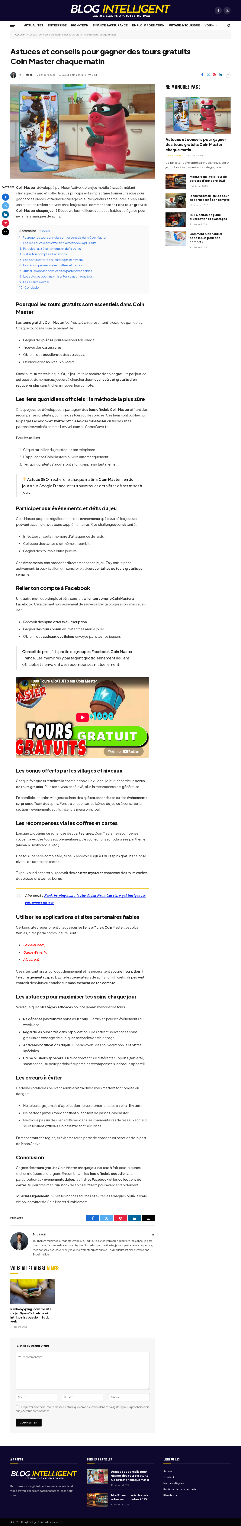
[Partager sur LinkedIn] (220, 75)
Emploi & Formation (148, 25)
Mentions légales (173, 1483)
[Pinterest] (5, 223)
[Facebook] (5, 196)
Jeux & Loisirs (173, 155)
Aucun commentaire (74, 74)
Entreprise (57, 25)
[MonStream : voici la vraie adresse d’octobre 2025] (175, 181)
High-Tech (79, 25)
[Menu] (12, 25)
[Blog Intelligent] (120, 10)
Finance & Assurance (110, 25)
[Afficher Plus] (228, 75)
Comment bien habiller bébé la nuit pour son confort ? (206, 238)
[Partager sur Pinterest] (214, 75)
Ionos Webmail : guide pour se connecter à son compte (210, 197)
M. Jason (28, 74)
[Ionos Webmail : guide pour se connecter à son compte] (175, 200)
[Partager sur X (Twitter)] (208, 75)
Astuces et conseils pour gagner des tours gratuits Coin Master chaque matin (195, 144)
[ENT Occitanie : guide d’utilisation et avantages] (175, 219)
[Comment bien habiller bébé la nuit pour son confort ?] (175, 238)
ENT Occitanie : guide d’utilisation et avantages (208, 217)
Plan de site (170, 1495)
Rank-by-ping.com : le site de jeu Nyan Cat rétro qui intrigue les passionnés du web (30, 1315)
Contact (168, 1477)
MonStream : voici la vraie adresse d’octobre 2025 (208, 178)
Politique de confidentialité (180, 1489)
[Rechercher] (229, 25)
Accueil (19, 34)
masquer (44, 231)
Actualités (33, 25)
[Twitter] (5, 205)
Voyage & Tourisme (184, 25)
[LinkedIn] (5, 214)
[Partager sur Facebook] (202, 75)
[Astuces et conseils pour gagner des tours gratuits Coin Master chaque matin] (82, 131)
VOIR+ (209, 25)
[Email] (5, 231)
